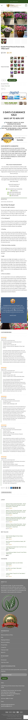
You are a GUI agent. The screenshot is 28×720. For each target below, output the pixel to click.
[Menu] (2, 5)
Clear (26, 56)
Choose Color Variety (5, 66)
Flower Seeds (9, 10)
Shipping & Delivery (5, 639)
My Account (3, 659)
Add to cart (12, 80)
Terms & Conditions (5, 642)
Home (2, 10)
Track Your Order (5, 662)
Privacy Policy (4, 644)
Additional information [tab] (7, 201)
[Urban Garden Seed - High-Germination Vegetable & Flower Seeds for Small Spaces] (14, 5)
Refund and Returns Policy (7, 634)
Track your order (4, 649)
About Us (3, 652)
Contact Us (3, 647)
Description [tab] (4, 199)
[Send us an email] (2, 89)
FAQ (2, 637)
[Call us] (4, 89)
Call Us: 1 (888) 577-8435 (14, 1)
